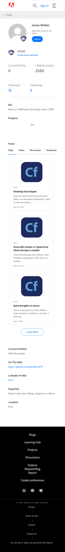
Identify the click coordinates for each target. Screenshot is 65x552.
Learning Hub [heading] (32, 442)
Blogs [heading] (32, 434)
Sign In (44, 5)
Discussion (35, 150)
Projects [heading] (32, 450)
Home (9, 14)
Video (21, 150)
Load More (33, 332)
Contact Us (32, 534)
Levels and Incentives (27, 54)
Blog (10, 150)
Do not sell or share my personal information (32, 543)
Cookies (31, 525)
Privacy (31, 507)
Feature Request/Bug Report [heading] (32, 468)
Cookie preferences (32, 480)
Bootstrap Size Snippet (24, 191)
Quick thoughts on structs (26, 305)
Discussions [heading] (32, 457)
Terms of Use (32, 516)
